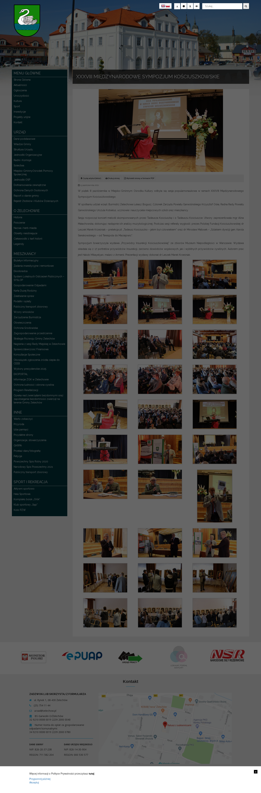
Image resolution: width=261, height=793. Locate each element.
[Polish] (168, 6)
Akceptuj (34, 782)
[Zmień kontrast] (197, 6)
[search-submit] (246, 6)
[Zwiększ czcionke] (190, 6)
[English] (163, 6)
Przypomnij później (39, 779)
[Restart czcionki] (184, 6)
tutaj (91, 773)
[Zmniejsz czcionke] (177, 6)
